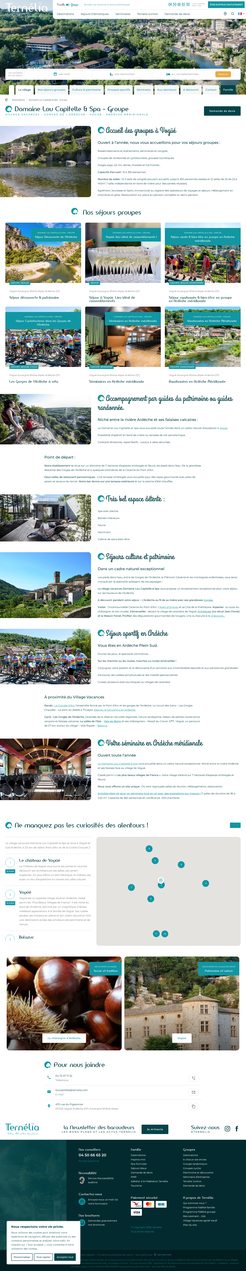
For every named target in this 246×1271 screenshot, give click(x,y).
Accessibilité (88, 1173)
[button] (150, 898)
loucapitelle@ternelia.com (71, 1090)
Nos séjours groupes (51, 89)
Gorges (208, 600)
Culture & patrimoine (86, 89)
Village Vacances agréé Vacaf (200, 1220)
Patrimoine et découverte (198, 1172)
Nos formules (139, 1163)
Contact (211, 89)
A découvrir (191, 89)
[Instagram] (227, 1129)
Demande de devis (222, 110)
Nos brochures (89, 1215)
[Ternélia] (22, 1133)
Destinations (138, 1155)
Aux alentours (166, 89)
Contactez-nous (90, 1194)
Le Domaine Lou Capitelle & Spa (118, 763)
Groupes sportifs (119, 89)
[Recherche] (232, 13)
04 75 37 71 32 (63, 1075)
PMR (133, 1176)
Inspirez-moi (138, 1159)
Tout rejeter (43, 1257)
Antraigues (204, 611)
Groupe (74, 5)
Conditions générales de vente (115, 1254)
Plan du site (190, 1224)
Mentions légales (85, 1254)
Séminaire (144, 89)
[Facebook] (236, 1129)
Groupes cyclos (192, 1168)
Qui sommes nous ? (195, 1203)
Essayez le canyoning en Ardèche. (115, 709)
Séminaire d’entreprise (196, 1176)
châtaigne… (218, 615)
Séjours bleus (138, 1168)
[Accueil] (8, 100)
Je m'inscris (155, 1129)
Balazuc (102, 725)
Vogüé (223, 428)
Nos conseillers (89, 1149)
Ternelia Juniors (192, 1181)
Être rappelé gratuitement (226, 4)
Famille (61, 5)
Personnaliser (22, 1257)
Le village (24, 89)
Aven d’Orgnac (169, 607)
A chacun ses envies (194, 1159)
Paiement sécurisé (144, 1198)
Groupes (189, 1149)
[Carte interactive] (225, 13)
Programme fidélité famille (199, 1207)
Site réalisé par (144, 1254)
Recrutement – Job (194, 1216)
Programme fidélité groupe (199, 1211)
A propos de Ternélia (198, 1198)
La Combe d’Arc (64, 705)
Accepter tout (65, 1257)
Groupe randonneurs (195, 1163)
